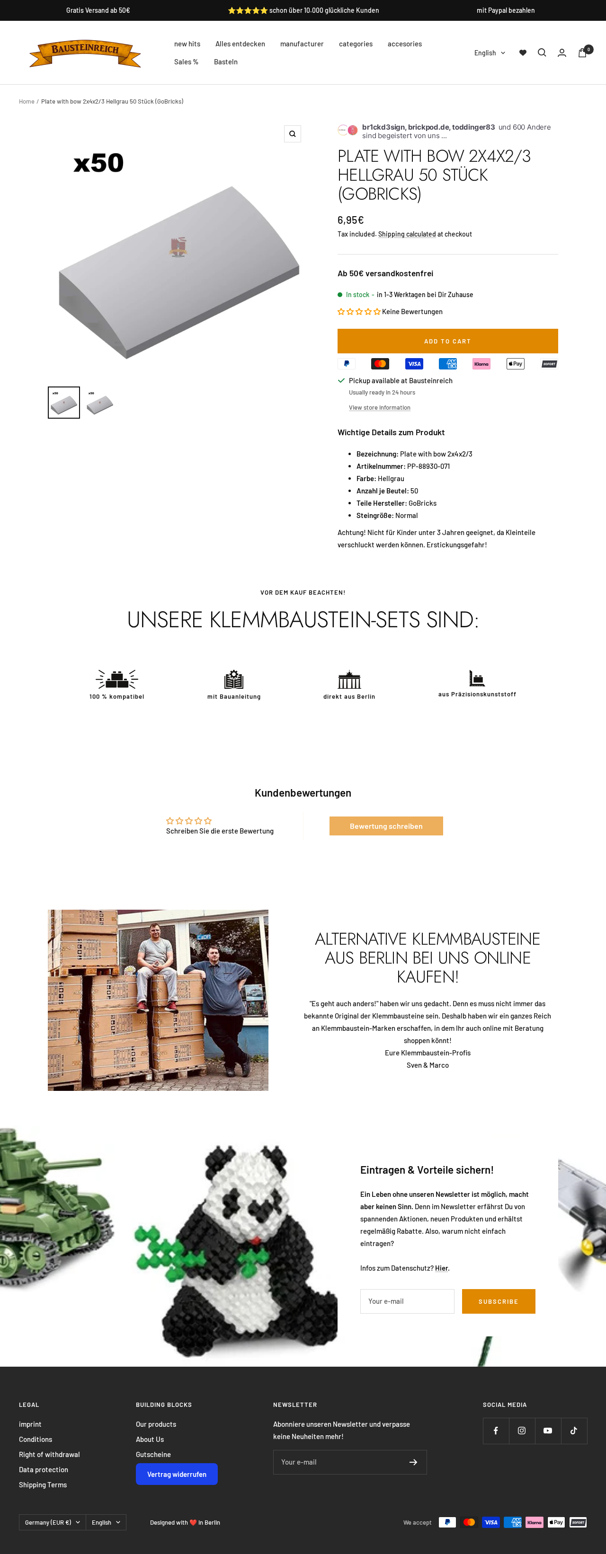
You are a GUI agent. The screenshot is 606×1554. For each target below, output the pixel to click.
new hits (187, 43)
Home (27, 101)
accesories (405, 43)
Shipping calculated (407, 234)
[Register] (414, 1462)
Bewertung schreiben (386, 825)
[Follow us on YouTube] (548, 1431)
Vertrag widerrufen (176, 1474)
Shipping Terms (43, 1484)
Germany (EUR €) (48, 1522)
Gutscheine (153, 1454)
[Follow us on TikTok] (574, 1431)
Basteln (226, 61)
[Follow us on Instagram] (522, 1431)
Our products (156, 1424)
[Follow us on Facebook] (496, 1431)
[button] (359, 311)
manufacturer (302, 43)
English (485, 53)
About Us (150, 1439)
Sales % (186, 61)
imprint (30, 1424)
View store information (379, 407)
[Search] (542, 52)
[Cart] (582, 52)
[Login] (562, 53)
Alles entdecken (240, 43)
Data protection (43, 1469)
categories (356, 43)
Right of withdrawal (49, 1454)
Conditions (35, 1439)
